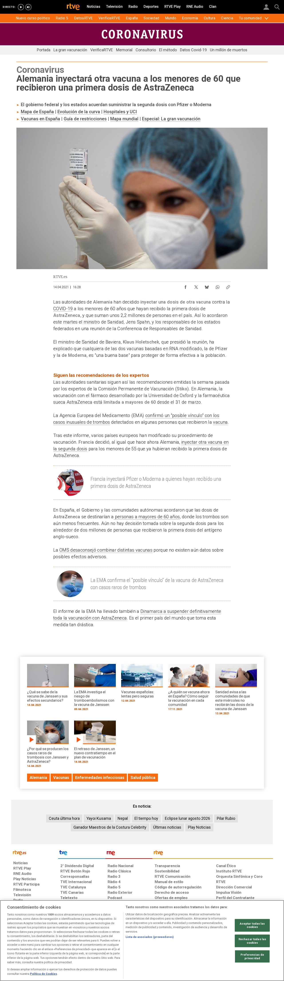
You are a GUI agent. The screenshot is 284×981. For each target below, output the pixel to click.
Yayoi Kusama (98, 818)
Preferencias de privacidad (252, 956)
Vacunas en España (40, 118)
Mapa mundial (124, 118)
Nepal (123, 818)
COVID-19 (63, 308)
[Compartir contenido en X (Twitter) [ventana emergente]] (196, 286)
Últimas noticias (167, 827)
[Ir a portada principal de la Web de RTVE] (34, 852)
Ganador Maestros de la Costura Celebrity (109, 827)
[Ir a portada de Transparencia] (212, 854)
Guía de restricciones (85, 118)
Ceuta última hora (64, 818)
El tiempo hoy (146, 818)
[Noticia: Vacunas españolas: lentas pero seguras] (142, 684)
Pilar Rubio (226, 818)
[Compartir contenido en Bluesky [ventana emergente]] (206, 286)
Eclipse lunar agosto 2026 (187, 818)
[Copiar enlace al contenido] (228, 286)
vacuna (220, 422)
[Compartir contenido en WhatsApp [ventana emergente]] (217, 286)
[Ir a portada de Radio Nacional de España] (128, 854)
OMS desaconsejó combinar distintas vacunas (105, 550)
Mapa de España (37, 111)
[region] (142, 940)
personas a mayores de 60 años (147, 516)
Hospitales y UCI (120, 111)
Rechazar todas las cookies (252, 940)
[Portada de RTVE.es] (73, 7)
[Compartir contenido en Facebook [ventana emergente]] (185, 286)
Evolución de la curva (78, 111)
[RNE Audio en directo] (28, 7)
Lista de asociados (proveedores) (150, 937)
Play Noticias (199, 827)
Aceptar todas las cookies (252, 925)
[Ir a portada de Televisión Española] (81, 854)
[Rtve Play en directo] (20, 7)
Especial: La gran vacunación (171, 118)
